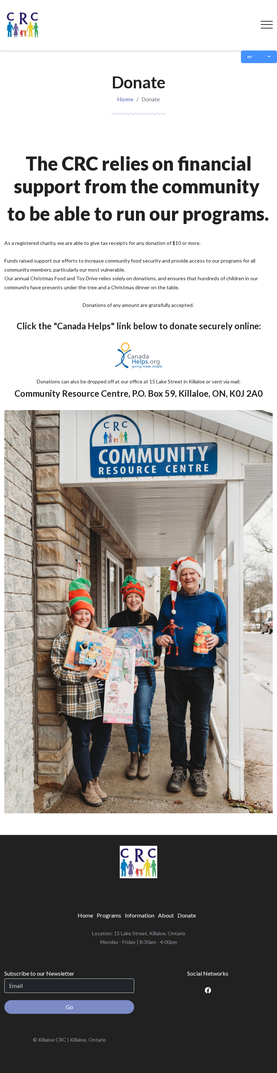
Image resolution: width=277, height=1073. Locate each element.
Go (69, 1006)
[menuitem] (85, 915)
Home (125, 99)
